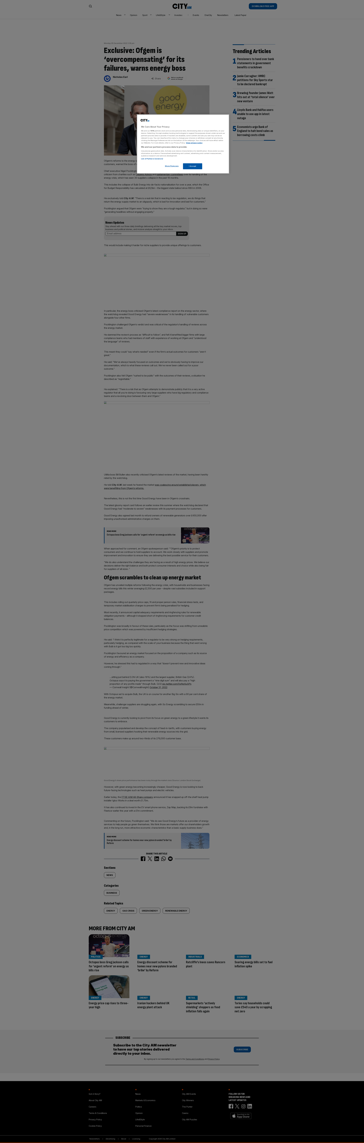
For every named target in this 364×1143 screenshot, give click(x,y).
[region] (183, 144)
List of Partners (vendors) (152, 159)
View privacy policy (194, 143)
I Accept (192, 166)
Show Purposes (172, 166)
